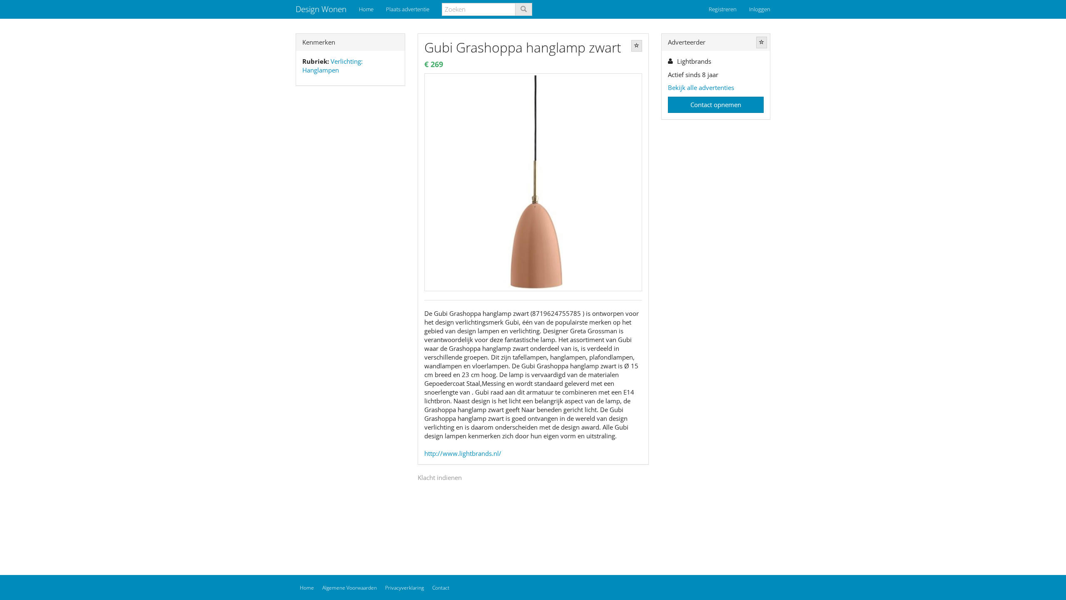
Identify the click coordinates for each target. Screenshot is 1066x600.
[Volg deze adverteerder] (761, 42)
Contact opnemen (715, 104)
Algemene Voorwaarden (349, 587)
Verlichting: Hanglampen (332, 65)
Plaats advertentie (407, 9)
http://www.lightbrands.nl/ (462, 453)
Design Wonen (321, 9)
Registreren (723, 9)
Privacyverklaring (404, 587)
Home (366, 9)
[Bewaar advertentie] (636, 46)
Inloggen (759, 9)
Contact (440, 587)
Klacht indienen (440, 477)
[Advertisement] (350, 223)
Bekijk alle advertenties (701, 87)
